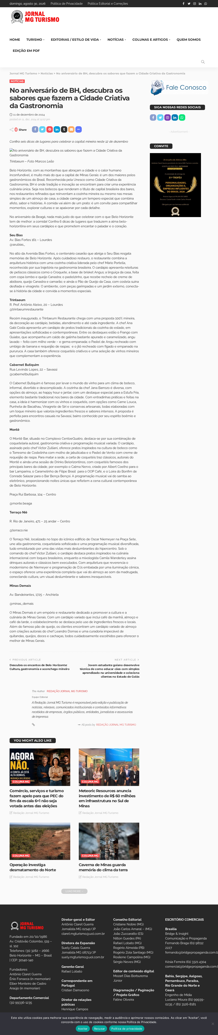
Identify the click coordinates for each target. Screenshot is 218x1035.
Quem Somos (189, 40)
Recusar (99, 1028)
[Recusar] (213, 1024)
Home (15, 40)
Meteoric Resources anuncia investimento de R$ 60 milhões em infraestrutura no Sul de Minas (107, 798)
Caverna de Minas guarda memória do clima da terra (103, 867)
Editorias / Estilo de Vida (75, 40)
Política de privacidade (126, 1028)
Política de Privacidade (67, 3)
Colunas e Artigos (150, 40)
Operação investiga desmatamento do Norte (33, 867)
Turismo (34, 40)
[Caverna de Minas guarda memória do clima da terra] (109, 841)
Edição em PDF (26, 51)
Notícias (116, 40)
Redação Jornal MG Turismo (67, 691)
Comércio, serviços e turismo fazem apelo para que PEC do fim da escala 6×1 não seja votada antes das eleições (37, 798)
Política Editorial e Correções (108, 3)
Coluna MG (21, 781)
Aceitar (83, 1028)
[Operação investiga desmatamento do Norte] (40, 841)
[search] (202, 61)
